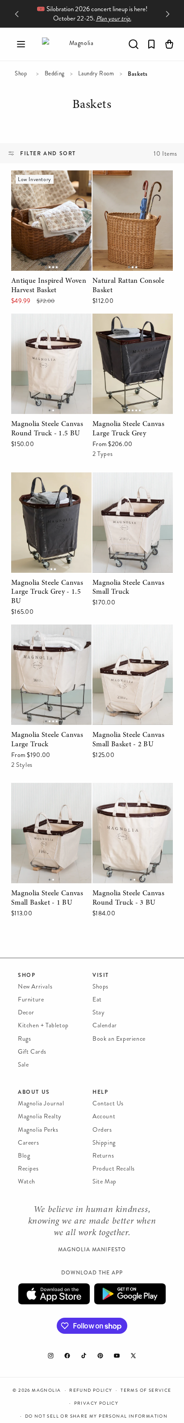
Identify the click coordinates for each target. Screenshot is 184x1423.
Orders (102, 1129)
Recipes (28, 1168)
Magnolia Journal (41, 1103)
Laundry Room (96, 74)
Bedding (55, 74)
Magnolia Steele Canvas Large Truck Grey (128, 326)
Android (130, 1293)
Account (103, 1116)
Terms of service (146, 1390)
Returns (103, 1155)
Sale (23, 1064)
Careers (28, 1142)
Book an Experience (119, 1038)
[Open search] (133, 44)
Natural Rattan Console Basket (128, 182)
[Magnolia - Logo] (78, 44)
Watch (26, 1181)
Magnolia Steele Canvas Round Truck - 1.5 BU (47, 326)
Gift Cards (32, 1051)
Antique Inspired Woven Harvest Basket (47, 182)
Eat (97, 999)
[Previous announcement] (16, 14)
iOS (54, 1293)
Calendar (104, 1025)
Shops (100, 986)
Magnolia (46, 1390)
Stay (98, 1012)
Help (100, 1092)
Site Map (104, 1181)
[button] (21, 44)
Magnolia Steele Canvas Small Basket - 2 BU (128, 637)
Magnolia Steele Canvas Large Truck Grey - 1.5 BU (51, 484)
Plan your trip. (113, 18)
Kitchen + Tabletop (43, 1025)
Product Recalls (113, 1168)
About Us (34, 1092)
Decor (26, 1012)
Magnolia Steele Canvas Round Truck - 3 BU (128, 795)
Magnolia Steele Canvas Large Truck (47, 637)
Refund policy (90, 1390)
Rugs (24, 1038)
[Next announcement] (167, 14)
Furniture (31, 999)
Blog (24, 1155)
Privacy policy (96, 1403)
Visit (100, 975)
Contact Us (108, 1103)
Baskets (91, 106)
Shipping (104, 1142)
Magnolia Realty (40, 1116)
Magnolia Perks (38, 1129)
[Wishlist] (151, 44)
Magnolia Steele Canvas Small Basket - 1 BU (47, 795)
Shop (21, 74)
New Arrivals (35, 986)
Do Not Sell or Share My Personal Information (96, 1416)
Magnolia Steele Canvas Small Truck (128, 484)
